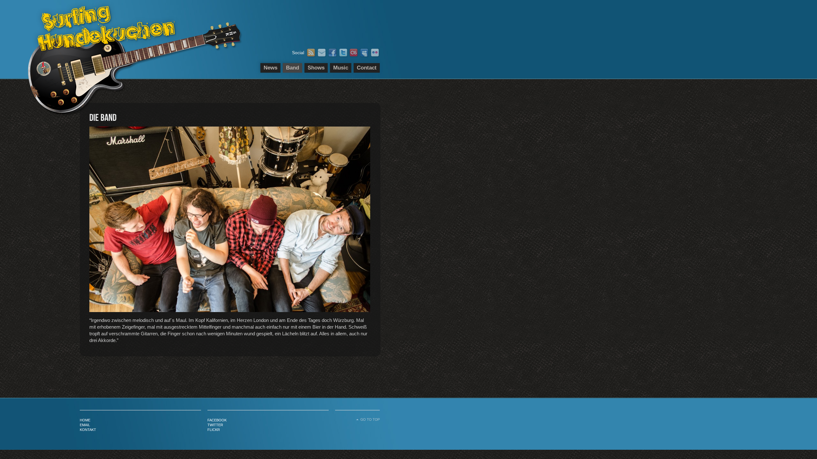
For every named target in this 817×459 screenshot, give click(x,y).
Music (340, 68)
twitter (215, 425)
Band (292, 68)
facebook (217, 420)
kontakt (88, 430)
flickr (213, 430)
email (85, 425)
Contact (367, 68)
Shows (316, 68)
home (85, 420)
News (270, 68)
